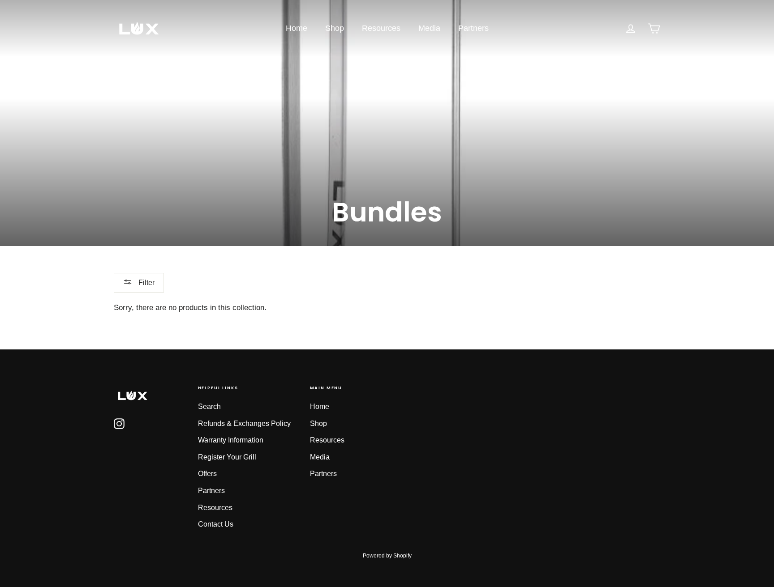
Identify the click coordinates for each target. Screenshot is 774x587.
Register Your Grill (227, 457)
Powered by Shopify (387, 556)
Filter (146, 282)
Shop (334, 28)
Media (429, 28)
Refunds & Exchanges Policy (244, 423)
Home (296, 28)
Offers (207, 473)
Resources (381, 28)
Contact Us (215, 524)
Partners (473, 28)
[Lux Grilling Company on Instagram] (119, 423)
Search (209, 406)
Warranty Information (230, 440)
